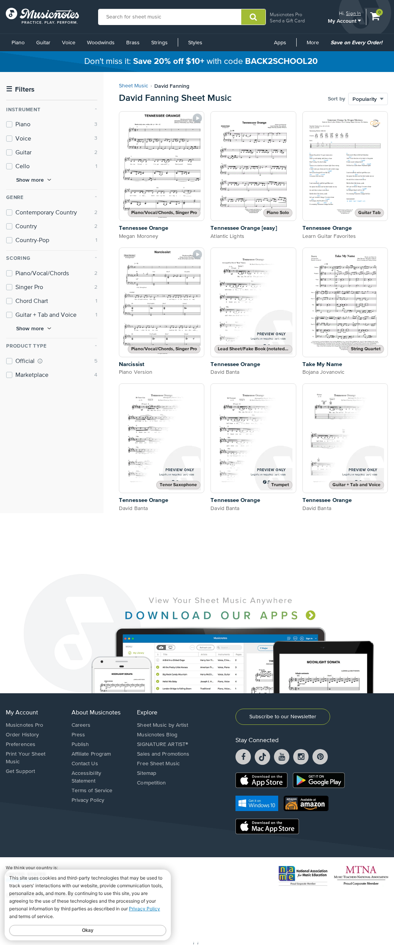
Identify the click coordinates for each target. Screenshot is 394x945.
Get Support (20, 771)
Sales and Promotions (163, 754)
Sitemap (146, 773)
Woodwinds (101, 42)
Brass (133, 42)
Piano (18, 42)
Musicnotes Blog (157, 735)
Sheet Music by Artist (162, 725)
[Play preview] (197, 118)
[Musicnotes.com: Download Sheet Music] (42, 15)
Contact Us (85, 763)
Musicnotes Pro (286, 14)
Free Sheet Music (158, 763)
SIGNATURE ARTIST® (162, 744)
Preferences (20, 744)
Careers (81, 725)
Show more (30, 180)
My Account (343, 20)
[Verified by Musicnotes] (40, 361)
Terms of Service (92, 790)
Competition (151, 783)
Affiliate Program (91, 754)
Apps (280, 42)
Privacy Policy (88, 800)
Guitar (43, 42)
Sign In (353, 13)
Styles (195, 42)
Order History (22, 735)
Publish (80, 744)
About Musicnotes (96, 713)
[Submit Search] (253, 17)
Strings (159, 42)
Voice (68, 42)
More (315, 45)
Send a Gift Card (287, 20)
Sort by (336, 99)
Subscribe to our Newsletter (282, 716)
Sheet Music (133, 86)
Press (78, 735)
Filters (20, 89)
